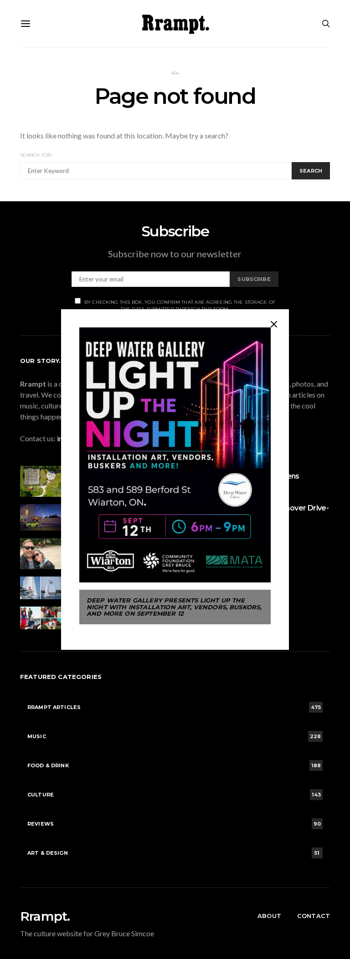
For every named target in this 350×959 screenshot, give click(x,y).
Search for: (36, 155)
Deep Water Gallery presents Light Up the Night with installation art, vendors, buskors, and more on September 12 (174, 607)
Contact (313, 915)
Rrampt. (45, 916)
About (269, 915)
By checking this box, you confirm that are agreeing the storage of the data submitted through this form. (180, 305)
